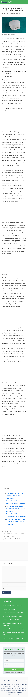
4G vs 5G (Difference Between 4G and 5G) (13, 629)
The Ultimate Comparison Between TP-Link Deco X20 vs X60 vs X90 (15, 508)
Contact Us (24, 680)
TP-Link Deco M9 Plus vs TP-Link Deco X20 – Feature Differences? (15, 495)
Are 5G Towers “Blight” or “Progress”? (12, 605)
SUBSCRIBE (14, 669)
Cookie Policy (4, 680)
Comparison (7, 531)
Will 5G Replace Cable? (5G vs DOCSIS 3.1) (13, 616)
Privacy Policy (11, 680)
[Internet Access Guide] (6, 2)
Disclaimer (18, 680)
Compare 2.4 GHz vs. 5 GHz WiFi (11, 619)
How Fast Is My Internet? (9, 609)
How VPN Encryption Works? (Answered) (13, 638)
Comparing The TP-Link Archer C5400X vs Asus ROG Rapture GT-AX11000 (16, 521)
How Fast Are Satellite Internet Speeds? (13, 612)
